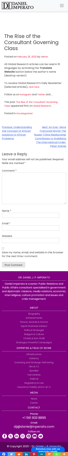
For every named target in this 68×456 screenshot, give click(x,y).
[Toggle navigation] (62, 6)
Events (34, 402)
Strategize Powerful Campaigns (34, 342)
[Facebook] (4, 436)
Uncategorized (24, 113)
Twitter (41, 94)
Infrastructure (34, 354)
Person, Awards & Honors (34, 322)
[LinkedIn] (16, 436)
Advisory (34, 358)
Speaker (34, 370)
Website (7, 236)
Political (34, 378)
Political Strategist (34, 330)
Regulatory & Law (34, 382)
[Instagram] (22, 436)
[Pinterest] (28, 436)
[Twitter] (10, 436)
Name (6, 211)
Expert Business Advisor (34, 326)
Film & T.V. (34, 366)
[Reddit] (40, 436)
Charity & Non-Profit (34, 338)
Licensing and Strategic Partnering (34, 362)
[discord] (34, 436)
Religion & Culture (34, 334)
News (34, 398)
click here (34, 87)
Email (6, 223)
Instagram (25, 94)
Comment (9, 170)
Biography (34, 313)
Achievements (34, 317)
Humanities (34, 374)
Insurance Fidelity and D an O (34, 387)
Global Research (42, 105)
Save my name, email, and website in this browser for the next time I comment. (32, 254)
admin (44, 56)
